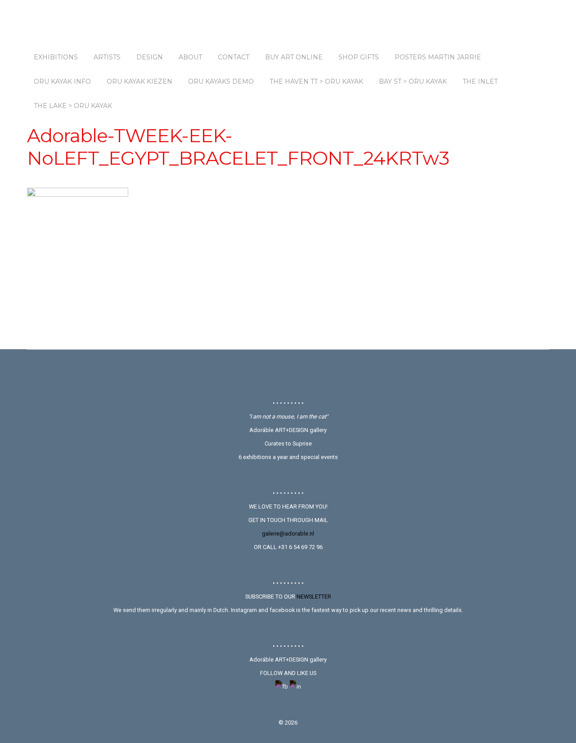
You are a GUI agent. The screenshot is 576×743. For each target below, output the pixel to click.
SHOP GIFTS (358, 57)
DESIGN (149, 57)
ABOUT (190, 57)
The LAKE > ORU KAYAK (73, 106)
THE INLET (480, 81)
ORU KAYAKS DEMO (221, 81)
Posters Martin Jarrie (438, 57)
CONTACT (233, 57)
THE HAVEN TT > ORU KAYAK (316, 81)
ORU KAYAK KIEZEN (139, 81)
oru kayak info (62, 81)
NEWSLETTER (314, 596)
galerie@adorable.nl (288, 533)
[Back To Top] (288, 374)
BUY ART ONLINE (294, 57)
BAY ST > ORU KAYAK (413, 81)
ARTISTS (107, 57)
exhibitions (56, 57)
